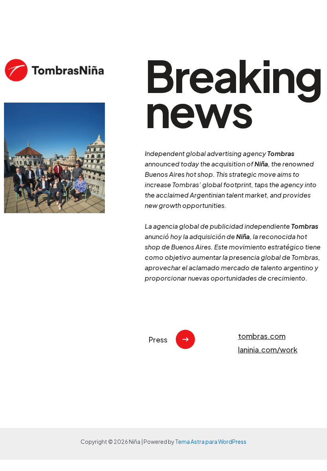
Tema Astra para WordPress (210, 441)
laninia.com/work (267, 349)
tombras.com (262, 335)
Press (158, 339)
